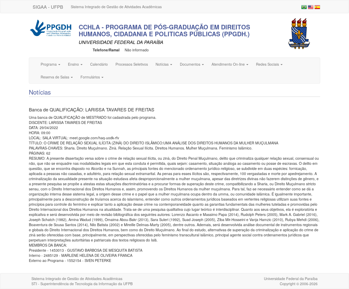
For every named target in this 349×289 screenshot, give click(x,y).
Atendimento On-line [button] (229, 64)
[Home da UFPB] (299, 33)
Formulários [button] (90, 76)
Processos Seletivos (131, 64)
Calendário (99, 64)
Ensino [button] (74, 64)
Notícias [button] (163, 64)
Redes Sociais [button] (268, 64)
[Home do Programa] (50, 27)
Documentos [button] (190, 64)
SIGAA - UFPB (48, 6)
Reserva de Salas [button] (55, 76)
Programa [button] (49, 64)
